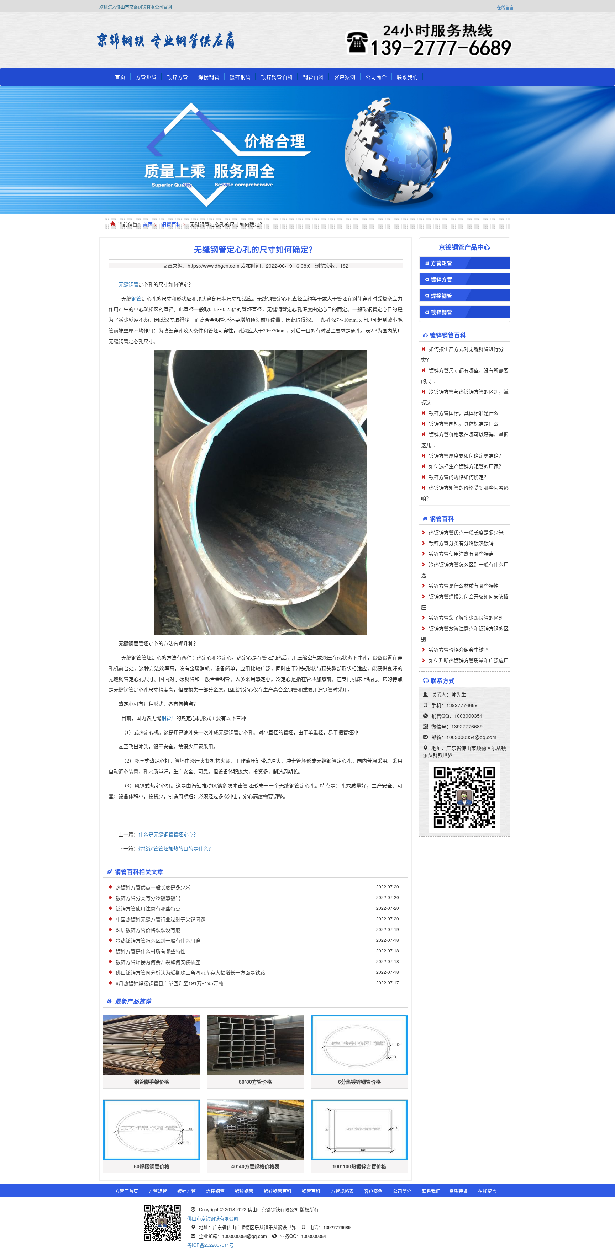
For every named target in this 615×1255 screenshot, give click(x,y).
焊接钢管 (209, 76)
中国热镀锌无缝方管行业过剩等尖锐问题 (160, 919)
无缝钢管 (128, 284)
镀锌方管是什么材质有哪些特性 (150, 951)
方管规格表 (342, 1190)
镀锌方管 (177, 76)
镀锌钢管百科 (277, 76)
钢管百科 (313, 76)
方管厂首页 (126, 1190)
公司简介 (376, 76)
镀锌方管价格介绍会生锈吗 (459, 649)
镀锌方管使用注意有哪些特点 (148, 908)
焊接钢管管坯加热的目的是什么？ (175, 848)
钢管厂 (168, 718)
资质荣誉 (458, 1190)
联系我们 (407, 76)
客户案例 (345, 76)
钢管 (136, 298)
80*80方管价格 (255, 1081)
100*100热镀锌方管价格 (359, 1166)
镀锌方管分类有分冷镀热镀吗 (148, 897)
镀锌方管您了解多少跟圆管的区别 (466, 617)
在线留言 (505, 7)
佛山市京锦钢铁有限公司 (212, 1218)
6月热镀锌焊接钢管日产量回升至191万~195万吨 (169, 983)
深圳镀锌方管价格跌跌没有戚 (148, 929)
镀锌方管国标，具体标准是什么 (464, 412)
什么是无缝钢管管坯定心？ (168, 834)
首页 (120, 76)
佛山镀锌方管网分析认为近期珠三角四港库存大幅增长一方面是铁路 (190, 972)
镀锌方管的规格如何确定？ (459, 476)
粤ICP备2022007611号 (210, 1244)
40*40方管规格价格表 (255, 1166)
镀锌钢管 (240, 76)
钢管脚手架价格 (151, 1081)
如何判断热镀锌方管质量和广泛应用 (469, 660)
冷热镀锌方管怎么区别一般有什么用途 (158, 940)
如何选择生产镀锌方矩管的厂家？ (466, 466)
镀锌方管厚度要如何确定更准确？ (466, 455)
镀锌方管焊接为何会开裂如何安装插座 (158, 961)
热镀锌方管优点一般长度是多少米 (153, 887)
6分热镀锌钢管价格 (359, 1081)
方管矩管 (146, 76)
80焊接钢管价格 (151, 1166)
